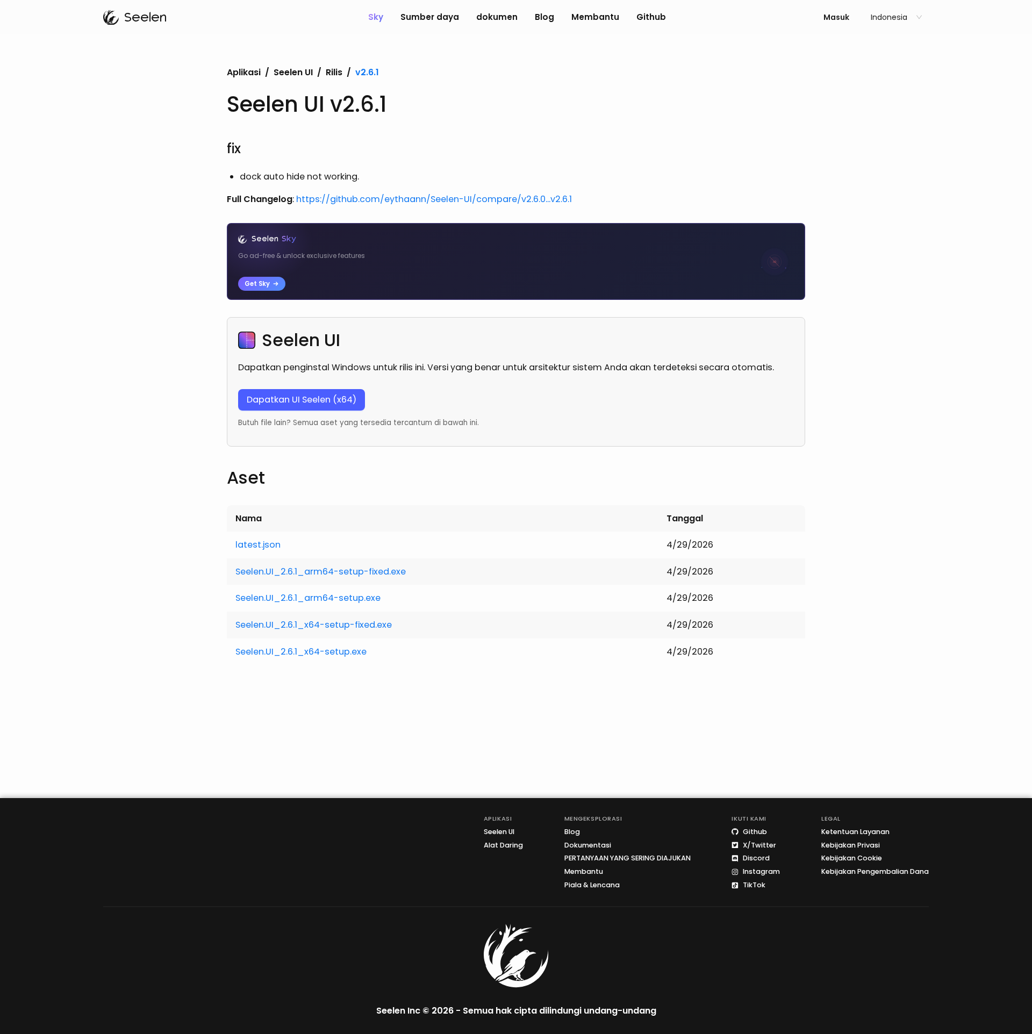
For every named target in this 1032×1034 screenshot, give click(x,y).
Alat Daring (503, 845)
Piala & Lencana (592, 885)
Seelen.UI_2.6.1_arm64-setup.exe (308, 598)
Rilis (334, 72)
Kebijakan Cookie (851, 858)
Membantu (595, 17)
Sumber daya (429, 17)
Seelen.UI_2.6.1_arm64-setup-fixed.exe (320, 571)
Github (651, 17)
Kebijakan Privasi (850, 845)
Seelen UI (293, 72)
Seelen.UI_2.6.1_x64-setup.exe (301, 651)
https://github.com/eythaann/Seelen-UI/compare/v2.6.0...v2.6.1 (434, 199)
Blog (544, 17)
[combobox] (892, 17)
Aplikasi (244, 72)
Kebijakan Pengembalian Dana (875, 871)
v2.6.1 (367, 72)
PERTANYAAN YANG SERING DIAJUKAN (627, 858)
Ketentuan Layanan (855, 831)
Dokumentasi (587, 845)
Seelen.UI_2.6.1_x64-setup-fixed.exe (313, 625)
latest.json (258, 544)
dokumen (497, 17)
